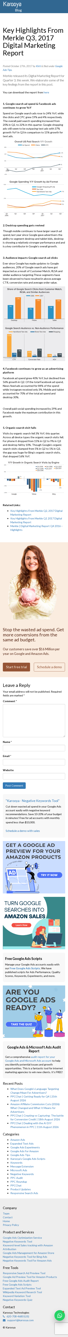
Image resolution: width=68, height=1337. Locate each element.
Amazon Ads (17, 1139)
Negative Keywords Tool (17, 1241)
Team (6, 1213)
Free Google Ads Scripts (25, 968)
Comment (10, 701)
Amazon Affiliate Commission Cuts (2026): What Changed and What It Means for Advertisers (35, 1107)
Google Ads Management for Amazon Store (28, 1252)
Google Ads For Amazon (24, 1151)
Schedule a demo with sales (23, 830)
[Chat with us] (59, 1315)
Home (6, 1221)
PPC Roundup (18, 1181)
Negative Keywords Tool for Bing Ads (25, 1256)
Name (7, 741)
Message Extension (22, 1166)
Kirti (38, 66)
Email (7, 756)
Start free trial (16, 667)
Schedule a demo (49, 667)
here (46, 92)
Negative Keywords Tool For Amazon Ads (27, 1260)
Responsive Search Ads (24, 1193)
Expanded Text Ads (22, 1143)
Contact (8, 1217)
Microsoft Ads (18, 1170)
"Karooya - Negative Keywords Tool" (33, 801)
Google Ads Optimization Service (22, 1237)
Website (8, 770)
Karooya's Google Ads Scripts (27, 1158)
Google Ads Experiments (25, 1147)
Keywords (16, 1162)
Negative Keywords (22, 1174)
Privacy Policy (11, 1224)
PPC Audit (16, 1177)
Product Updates (20, 1189)
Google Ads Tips (20, 1155)
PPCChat (16, 1185)
